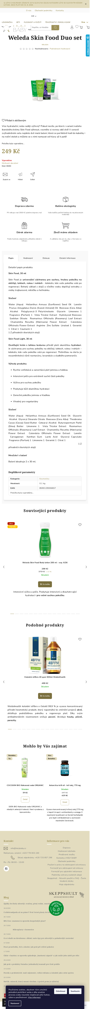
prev (4, 567)
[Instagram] (6, 868)
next (86, 567)
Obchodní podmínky (43, 10)
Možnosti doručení (10, 163)
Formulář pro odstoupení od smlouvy (66, 868)
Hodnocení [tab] (28, 258)
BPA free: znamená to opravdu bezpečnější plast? (25, 921)
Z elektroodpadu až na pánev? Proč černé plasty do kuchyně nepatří (33, 912)
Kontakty (60, 10)
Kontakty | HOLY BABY (66, 858)
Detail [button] (25, 799)
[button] (25, 801)
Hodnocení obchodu (66, 851)
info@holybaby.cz (18, 848)
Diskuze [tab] (46, 258)
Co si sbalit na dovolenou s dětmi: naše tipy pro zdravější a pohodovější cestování (39, 938)
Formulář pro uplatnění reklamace (66, 871)
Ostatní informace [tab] (67, 258)
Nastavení (15, 1003)
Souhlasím (75, 991)
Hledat (55, 27)
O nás (28, 10)
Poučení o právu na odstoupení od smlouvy (67, 864)
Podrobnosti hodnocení (60, 48)
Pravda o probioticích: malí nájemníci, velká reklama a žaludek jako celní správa (39, 973)
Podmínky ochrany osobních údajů (67, 875)
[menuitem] (7, 22)
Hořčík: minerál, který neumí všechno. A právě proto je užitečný (31, 981)
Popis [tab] (10, 258)
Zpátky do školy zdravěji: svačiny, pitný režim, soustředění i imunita (33, 903)
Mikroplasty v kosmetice (23, 929)
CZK (32, 16)
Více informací (34, 997)
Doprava (66, 847)
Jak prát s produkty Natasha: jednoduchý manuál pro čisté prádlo (32, 964)
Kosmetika (44, 478)
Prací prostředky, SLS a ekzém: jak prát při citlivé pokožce (29, 947)
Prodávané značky (67, 854)
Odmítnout (60, 991)
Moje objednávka (66, 884)
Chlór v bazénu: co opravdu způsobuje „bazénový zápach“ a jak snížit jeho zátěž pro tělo (41, 955)
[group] (25, 791)
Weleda (45, 45)
